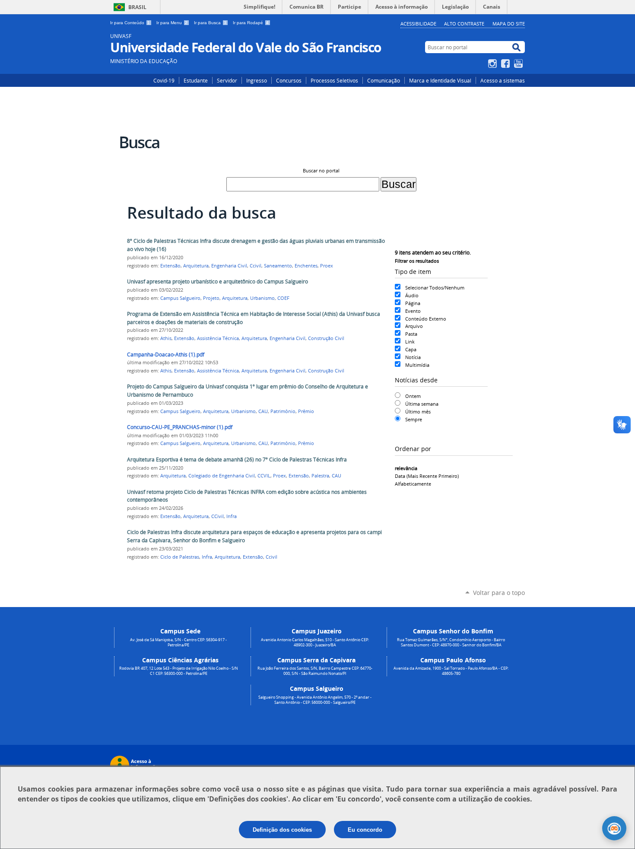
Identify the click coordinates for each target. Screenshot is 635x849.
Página (412, 303)
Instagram (493, 63)
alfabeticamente (413, 483)
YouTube (519, 63)
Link (410, 341)
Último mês (418, 411)
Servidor (227, 80)
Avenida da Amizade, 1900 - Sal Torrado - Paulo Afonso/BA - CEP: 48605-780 (451, 671)
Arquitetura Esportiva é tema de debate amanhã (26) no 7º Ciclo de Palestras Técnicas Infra (237, 459)
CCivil (217, 516)
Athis (165, 338)
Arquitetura (196, 266)
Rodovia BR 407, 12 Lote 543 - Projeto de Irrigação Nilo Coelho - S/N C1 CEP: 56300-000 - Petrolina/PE (178, 671)
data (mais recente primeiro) (427, 476)
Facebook (506, 63)
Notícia (413, 357)
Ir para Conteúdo (130, 22)
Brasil (137, 7)
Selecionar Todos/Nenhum (434, 287)
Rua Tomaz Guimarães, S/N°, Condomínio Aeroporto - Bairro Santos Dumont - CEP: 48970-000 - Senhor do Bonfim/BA (451, 642)
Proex (326, 266)
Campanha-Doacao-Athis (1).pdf (165, 354)
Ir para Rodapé (251, 22)
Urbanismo (262, 298)
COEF (283, 298)
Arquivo (414, 326)
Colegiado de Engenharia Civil (221, 476)
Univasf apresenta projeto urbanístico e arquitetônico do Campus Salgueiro (217, 281)
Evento (413, 311)
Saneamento (278, 266)
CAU (263, 411)
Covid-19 (164, 80)
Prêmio (306, 411)
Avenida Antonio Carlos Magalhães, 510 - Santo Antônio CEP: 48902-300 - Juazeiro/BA (315, 642)
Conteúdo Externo (425, 318)
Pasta (411, 334)
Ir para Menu (171, 22)
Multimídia (417, 365)
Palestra (320, 476)
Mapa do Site (508, 23)
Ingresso (256, 80)
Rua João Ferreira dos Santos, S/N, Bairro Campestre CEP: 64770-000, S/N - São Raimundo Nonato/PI (314, 671)
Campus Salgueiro (180, 298)
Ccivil (255, 266)
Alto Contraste (464, 23)
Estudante (196, 80)
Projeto (211, 298)
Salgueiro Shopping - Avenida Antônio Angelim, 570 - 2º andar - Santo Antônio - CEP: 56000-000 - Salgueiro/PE (314, 700)
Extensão (170, 266)
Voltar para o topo (499, 592)
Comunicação (383, 80)
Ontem (413, 396)
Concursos (289, 80)
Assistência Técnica (218, 338)
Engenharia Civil (229, 266)
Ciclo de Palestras (179, 557)
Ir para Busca (210, 22)
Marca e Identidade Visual (440, 80)
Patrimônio (282, 411)
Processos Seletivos (334, 80)
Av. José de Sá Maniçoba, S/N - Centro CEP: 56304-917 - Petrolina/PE (178, 642)
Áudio (412, 295)
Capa (410, 349)
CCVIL (263, 476)
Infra (231, 516)
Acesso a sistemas (502, 80)
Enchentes (306, 266)
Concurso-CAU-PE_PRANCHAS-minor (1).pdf (179, 427)
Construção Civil (326, 338)
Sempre (413, 419)
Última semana (421, 404)
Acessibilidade (418, 23)
